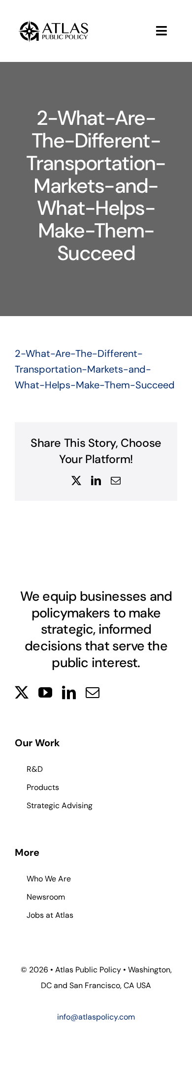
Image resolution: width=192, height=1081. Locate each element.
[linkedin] (69, 693)
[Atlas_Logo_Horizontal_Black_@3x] (54, 22)
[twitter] (22, 693)
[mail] (92, 693)
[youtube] (45, 693)
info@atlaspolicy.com (96, 1017)
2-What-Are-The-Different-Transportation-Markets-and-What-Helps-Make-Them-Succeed (95, 369)
